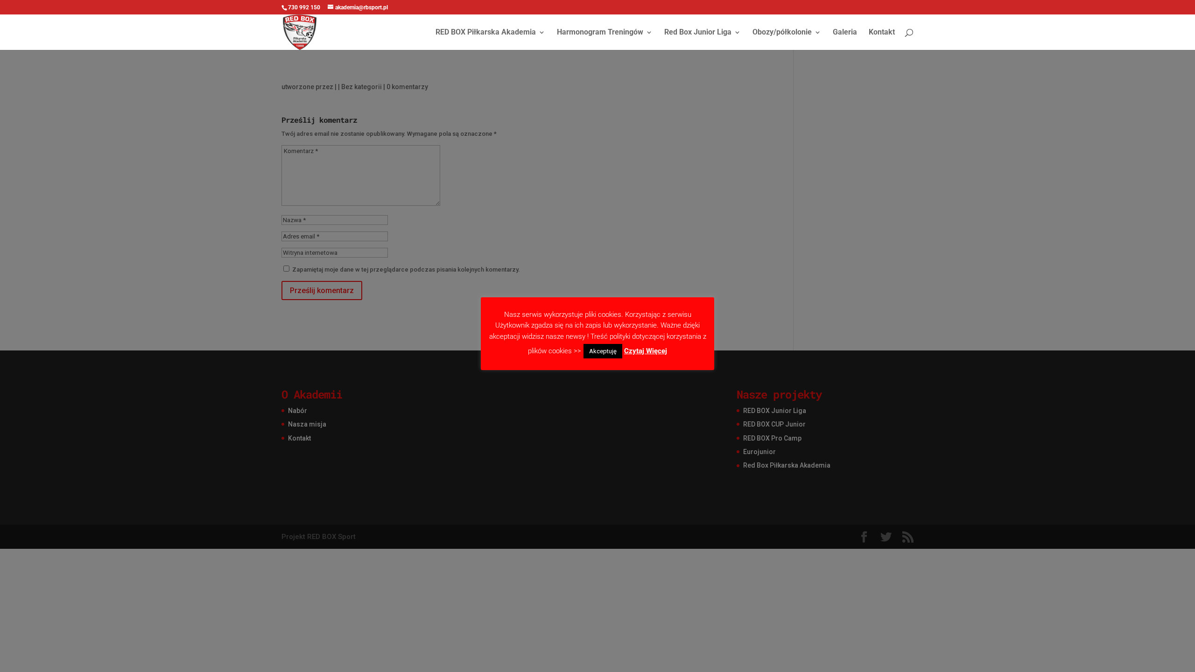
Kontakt (882, 32)
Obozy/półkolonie (782, 32)
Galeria (845, 32)
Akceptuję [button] (603, 351)
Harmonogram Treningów (600, 32)
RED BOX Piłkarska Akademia (486, 32)
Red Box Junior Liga (697, 32)
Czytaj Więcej (645, 351)
